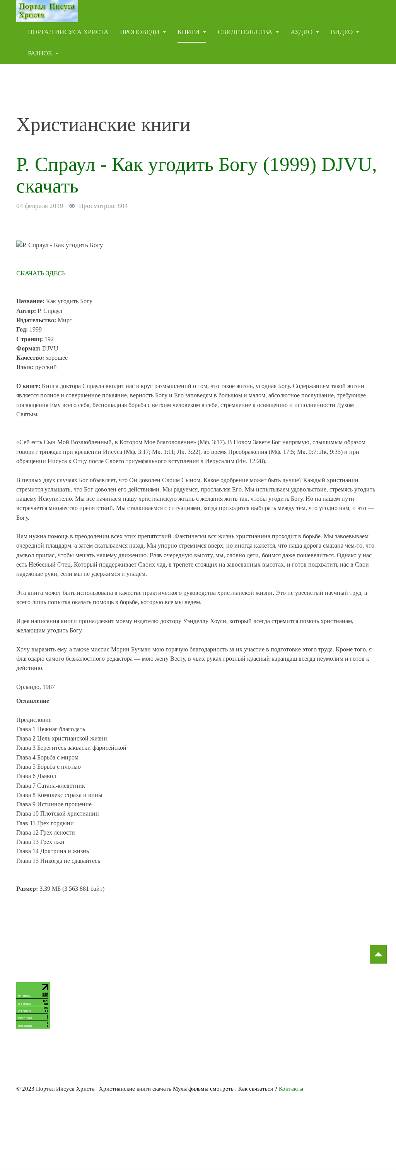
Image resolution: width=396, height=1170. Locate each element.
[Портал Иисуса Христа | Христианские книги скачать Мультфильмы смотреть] (47, 10)
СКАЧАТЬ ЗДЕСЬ (41, 273)
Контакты (291, 1089)
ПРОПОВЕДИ (140, 32)
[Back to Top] (378, 954)
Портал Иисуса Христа (68, 32)
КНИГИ (189, 32)
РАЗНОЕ (40, 53)
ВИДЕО (342, 32)
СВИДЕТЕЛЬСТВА (246, 32)
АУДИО (302, 32)
